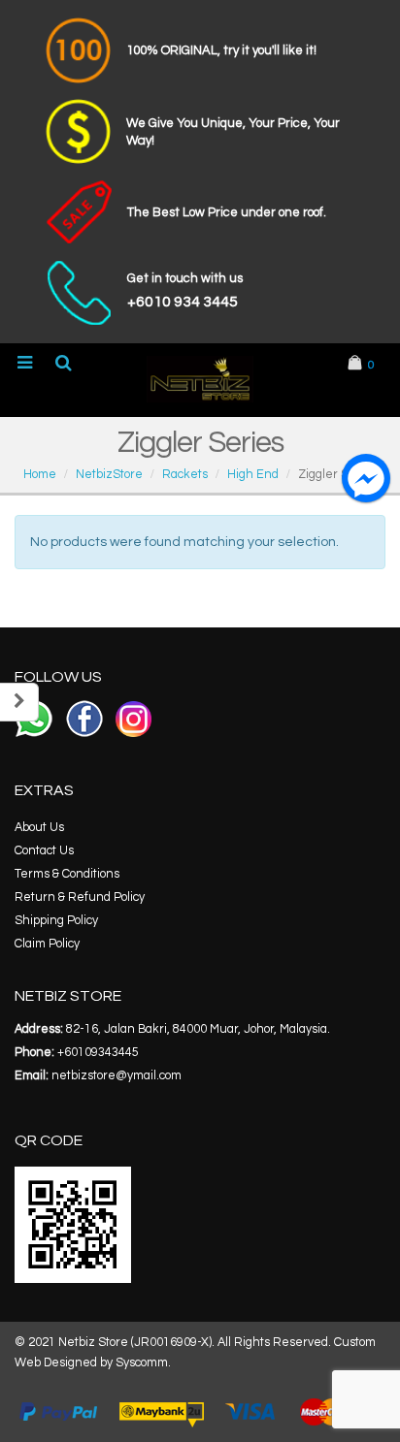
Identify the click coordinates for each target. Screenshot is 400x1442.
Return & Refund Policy (80, 897)
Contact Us (44, 851)
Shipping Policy (56, 920)
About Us (39, 827)
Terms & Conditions (67, 874)
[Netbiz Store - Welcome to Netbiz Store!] (200, 379)
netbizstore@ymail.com (116, 1076)
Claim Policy (47, 944)
